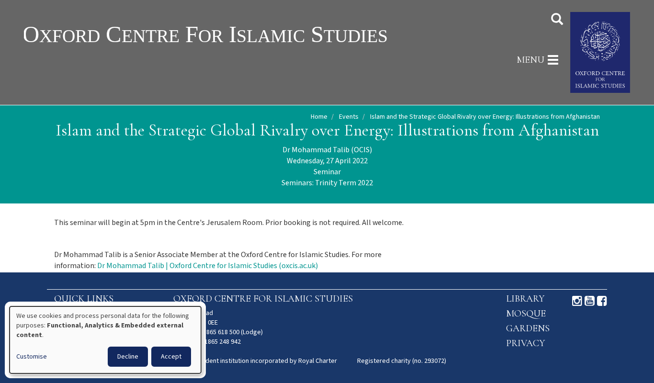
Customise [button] (31, 356)
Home (319, 117)
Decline (127, 356)
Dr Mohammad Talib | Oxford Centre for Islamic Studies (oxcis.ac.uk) (207, 266)
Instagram (577, 301)
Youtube (590, 301)
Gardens (528, 328)
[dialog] (105, 339)
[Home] (236, 34)
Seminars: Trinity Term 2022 (327, 183)
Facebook (602, 301)
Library (525, 298)
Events (349, 117)
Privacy (525, 343)
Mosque (526, 313)
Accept (171, 356)
